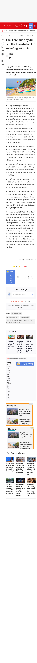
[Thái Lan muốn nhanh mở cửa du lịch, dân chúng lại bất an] (29, 337)
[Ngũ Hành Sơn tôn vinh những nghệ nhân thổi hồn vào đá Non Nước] (20, 459)
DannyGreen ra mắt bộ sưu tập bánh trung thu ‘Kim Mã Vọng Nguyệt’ (20, 490)
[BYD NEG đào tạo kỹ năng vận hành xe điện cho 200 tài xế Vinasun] (10, 480)
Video (15, 30)
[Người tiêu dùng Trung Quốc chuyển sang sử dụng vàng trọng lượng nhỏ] (31, 480)
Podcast (6, 25)
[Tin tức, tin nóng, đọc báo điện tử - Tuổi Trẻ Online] (1, 26)
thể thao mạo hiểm (12, 317)
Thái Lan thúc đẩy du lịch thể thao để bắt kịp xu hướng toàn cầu (19, 321)
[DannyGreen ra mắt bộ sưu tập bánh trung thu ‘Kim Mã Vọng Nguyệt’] (20, 480)
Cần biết (17, 25)
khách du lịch (25, 317)
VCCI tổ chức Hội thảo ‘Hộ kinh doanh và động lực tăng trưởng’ (10, 467)
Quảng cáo (21, 25)
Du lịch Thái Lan (16, 314)
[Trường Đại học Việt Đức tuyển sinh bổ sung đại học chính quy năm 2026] (31, 459)
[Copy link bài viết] (28, 277)
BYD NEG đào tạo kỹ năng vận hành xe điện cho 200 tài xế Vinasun (10, 489)
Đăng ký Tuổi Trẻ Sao (31, 25)
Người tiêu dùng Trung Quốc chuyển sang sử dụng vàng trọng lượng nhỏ (31, 490)
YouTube (12, 25)
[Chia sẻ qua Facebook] (24, 277)
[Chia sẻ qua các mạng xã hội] (32, 277)
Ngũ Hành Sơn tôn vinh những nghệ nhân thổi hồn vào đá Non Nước (20, 468)
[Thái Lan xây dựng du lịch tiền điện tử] (11, 337)
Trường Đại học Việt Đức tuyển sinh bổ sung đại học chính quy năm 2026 (31, 469)
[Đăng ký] (25, 364)
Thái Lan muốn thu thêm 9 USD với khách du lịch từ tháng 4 (20, 346)
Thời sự (19, 30)
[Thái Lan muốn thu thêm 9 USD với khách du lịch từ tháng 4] (20, 337)
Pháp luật (29, 30)
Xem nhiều (11, 30)
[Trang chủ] (2, 30)
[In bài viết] (2, 64)
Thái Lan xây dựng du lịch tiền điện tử (11, 344)
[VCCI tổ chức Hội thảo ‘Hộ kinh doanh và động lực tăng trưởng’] (10, 459)
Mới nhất (6, 30)
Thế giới (24, 30)
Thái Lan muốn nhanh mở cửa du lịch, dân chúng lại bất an (29, 346)
